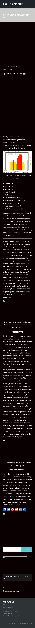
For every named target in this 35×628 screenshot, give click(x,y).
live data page (17, 437)
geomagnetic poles (10, 375)
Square (19, 623)
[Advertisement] (17, 44)
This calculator (19, 480)
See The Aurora (13, 3)
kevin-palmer (21, 67)
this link (28, 499)
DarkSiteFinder (8, 613)
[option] (17, 568)
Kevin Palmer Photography (11, 616)
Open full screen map (13, 73)
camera (11, 286)
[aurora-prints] (17, 527)
